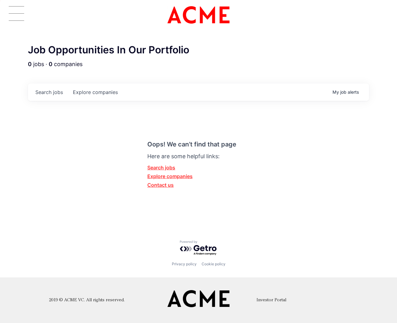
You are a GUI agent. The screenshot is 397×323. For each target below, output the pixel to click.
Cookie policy (213, 264)
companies (95, 92)
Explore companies (170, 176)
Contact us (160, 185)
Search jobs (161, 167)
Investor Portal (271, 300)
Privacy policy (184, 264)
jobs (49, 92)
